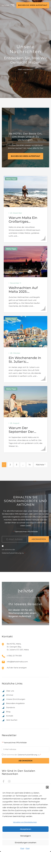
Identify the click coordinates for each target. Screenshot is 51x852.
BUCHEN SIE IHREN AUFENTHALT (32, 5)
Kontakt (9, 716)
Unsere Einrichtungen (15, 699)
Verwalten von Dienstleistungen (25, 822)
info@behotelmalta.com (17, 662)
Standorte (10, 707)
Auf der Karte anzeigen (17, 668)
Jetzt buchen (11, 720)
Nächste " (40, 464)
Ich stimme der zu (13, 551)
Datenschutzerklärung (11, 553)
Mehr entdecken (25, 69)
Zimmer (9, 695)
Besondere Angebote (15, 703)
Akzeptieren (25, 829)
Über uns (10, 691)
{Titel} (22, 848)
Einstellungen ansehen (25, 842)
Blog (8, 712)
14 (30, 464)
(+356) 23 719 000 (14, 656)
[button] (47, 787)
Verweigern (25, 836)
